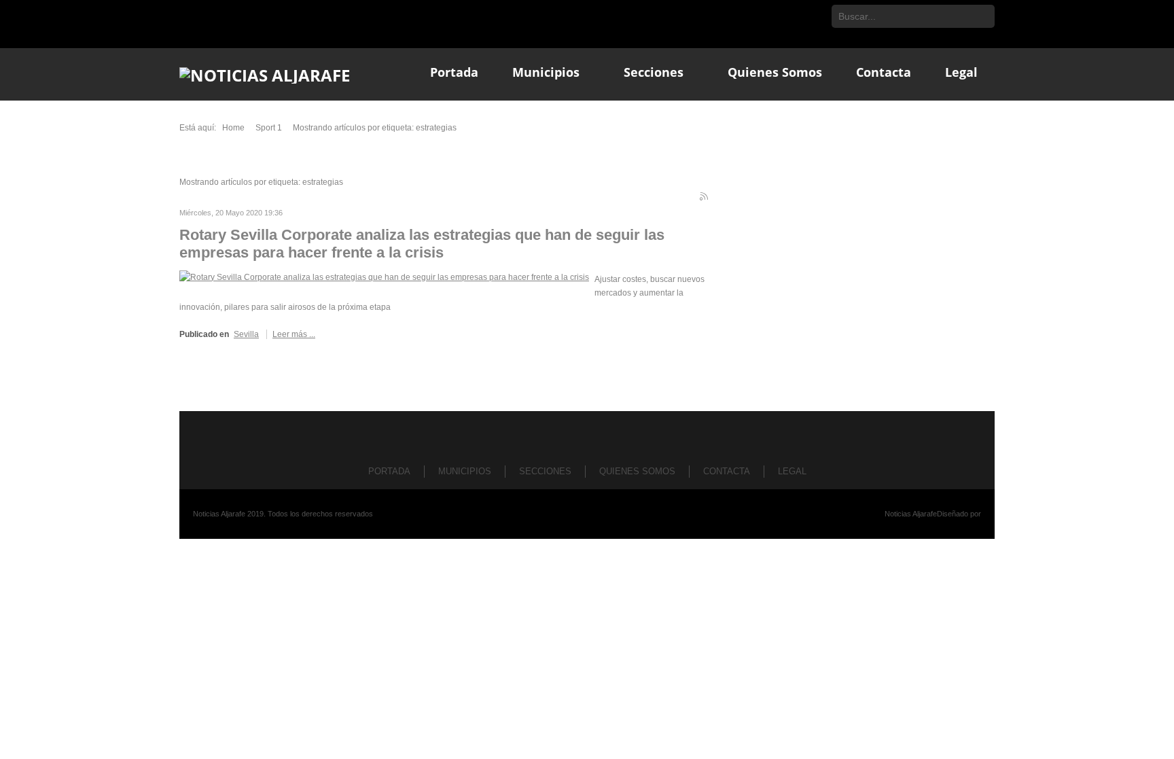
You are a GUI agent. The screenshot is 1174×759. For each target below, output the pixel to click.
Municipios (464, 471)
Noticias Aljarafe (911, 514)
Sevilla (246, 334)
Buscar (983, 16)
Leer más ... (293, 334)
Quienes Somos (637, 471)
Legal (792, 471)
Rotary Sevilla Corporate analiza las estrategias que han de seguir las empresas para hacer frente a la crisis (421, 243)
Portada (389, 471)
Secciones (545, 471)
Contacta (726, 471)
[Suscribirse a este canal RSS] (705, 197)
